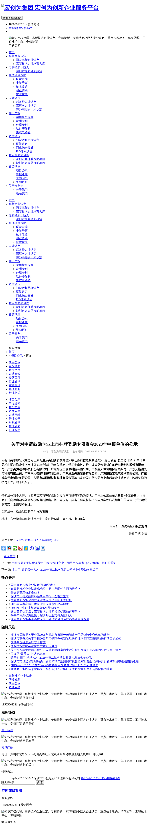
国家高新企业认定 (27, 207)
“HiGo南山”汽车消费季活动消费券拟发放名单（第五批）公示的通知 (54, 665)
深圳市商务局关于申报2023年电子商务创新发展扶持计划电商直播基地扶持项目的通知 (66, 638)
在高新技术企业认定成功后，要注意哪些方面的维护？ (45, 588)
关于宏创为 (16, 333)
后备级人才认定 (26, 249)
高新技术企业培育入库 (30, 211)
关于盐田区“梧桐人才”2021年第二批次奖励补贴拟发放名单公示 (51, 657)
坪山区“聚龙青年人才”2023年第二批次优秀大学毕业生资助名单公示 (55, 569)
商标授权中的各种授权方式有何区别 (34, 646)
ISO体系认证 (24, 299)
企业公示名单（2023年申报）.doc (37, 540)
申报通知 (22, 322)
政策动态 (14, 314)
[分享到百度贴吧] (43, 548)
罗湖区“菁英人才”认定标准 (28, 653)
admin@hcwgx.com (20, 27)
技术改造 (22, 234)
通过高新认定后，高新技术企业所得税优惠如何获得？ (45, 611)
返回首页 (9, 556)
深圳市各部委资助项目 (30, 306)
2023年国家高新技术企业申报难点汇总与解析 (40, 604)
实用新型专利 (24, 265)
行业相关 (14, 392)
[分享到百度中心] (32, 548)
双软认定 (22, 291)
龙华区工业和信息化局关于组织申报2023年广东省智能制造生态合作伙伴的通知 (61, 669)
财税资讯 (14, 385)
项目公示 (22, 318)
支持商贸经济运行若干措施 (28, 642)
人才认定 (14, 245)
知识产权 (14, 261)
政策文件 (14, 370)
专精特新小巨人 (19, 215)
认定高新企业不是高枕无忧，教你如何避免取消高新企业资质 (50, 619)
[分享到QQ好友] (9, 548)
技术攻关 (22, 242)
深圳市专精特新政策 (29, 219)
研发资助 (22, 226)
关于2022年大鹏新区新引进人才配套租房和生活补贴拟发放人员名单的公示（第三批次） (67, 649)
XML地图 (126, 778)
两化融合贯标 (24, 295)
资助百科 (22, 329)
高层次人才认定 (26, 253)
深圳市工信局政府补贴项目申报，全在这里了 (40, 596)
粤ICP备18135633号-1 (94, 778)
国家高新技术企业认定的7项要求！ (33, 584)
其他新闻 (14, 389)
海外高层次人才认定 (29, 257)
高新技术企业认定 (20, 675)
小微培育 (22, 230)
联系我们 (22, 341)
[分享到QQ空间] (26, 548)
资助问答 (22, 326)
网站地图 (114, 778)
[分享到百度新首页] (37, 548)
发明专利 (22, 268)
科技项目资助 (17, 223)
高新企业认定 (17, 203)
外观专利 (22, 272)
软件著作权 (23, 276)
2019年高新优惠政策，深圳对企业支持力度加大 (41, 615)
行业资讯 (14, 381)
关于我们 (22, 337)
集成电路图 (23, 280)
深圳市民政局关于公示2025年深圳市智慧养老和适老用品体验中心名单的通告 (60, 634)
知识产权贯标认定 (27, 287)
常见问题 (7, 747)
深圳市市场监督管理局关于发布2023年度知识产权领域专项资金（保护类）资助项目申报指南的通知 (75, 661)
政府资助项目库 (19, 303)
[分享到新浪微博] (20, 548)
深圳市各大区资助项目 (30, 310)
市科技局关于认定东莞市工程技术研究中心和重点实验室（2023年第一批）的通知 (64, 562)
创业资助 (22, 238)
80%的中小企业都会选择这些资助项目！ (37, 607)
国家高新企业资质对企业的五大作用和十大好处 (41, 600)
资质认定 (14, 284)
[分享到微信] (15, 548)
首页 (12, 200)
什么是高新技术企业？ (25, 592)
